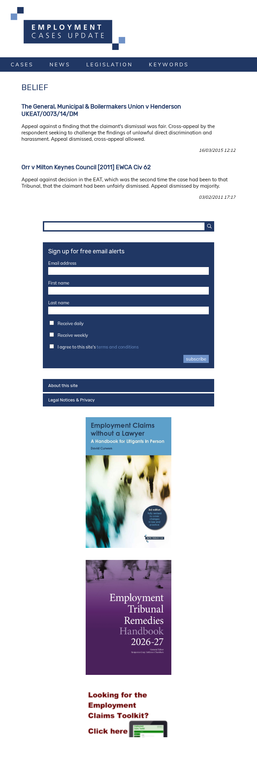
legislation (109, 64)
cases (22, 64)
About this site (63, 385)
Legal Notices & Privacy (71, 399)
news (60, 64)
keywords (169, 64)
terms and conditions (118, 347)
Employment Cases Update (128, 28)
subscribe (196, 359)
